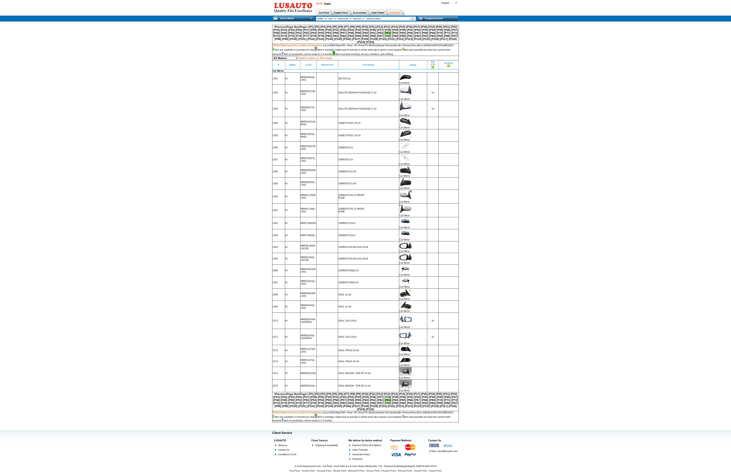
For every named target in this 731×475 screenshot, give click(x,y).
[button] (412, 19)
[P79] (321, 35)
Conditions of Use (287, 454)
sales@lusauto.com (447, 451)
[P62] (380, 32)
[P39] (395, 29)
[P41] (410, 29)
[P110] (383, 39)
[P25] (291, 29)
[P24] (284, 29)
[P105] (338, 39)
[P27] (306, 29)
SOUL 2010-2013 (347, 320)
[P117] (444, 39)
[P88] (388, 35)
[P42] (417, 29)
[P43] (425, 29)
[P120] (370, 42)
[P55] (328, 32)
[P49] (284, 32)
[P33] (350, 29)
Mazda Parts (339, 470)
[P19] (431, 26)
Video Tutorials (360, 450)
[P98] (278, 39)
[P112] (400, 39)
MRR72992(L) (308, 235)
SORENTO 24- (346, 147)
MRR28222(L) (308, 385)
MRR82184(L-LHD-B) (308, 258)
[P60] (365, 32)
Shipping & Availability (326, 445)
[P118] (453, 39)
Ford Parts (294, 470)
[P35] (365, 29)
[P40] (402, 29)
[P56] (336, 32)
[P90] (402, 35)
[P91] (410, 35)
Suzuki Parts (420, 470)
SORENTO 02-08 (347, 171)
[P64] (395, 32)
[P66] (410, 32)
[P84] (358, 35)
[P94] (432, 35)
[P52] (306, 32)
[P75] (291, 35)
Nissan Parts (373, 470)
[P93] (425, 35)
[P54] (321, 32)
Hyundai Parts (324, 470)
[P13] (387, 26)
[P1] (311, 26)
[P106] (347, 39)
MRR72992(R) (308, 223)
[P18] (424, 26)
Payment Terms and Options (366, 445)
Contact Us (283, 450)
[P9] (358, 26)
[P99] (285, 39)
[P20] (439, 26)
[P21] (446, 26)
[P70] (440, 32)
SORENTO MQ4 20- (348, 270)
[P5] (334, 26)
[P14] (394, 26)
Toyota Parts (435, 470)
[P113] (409, 39)
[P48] (276, 32)
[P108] (365, 39)
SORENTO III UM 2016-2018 (353, 247)
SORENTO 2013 (346, 223)
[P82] (343, 35)
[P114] (418, 39)
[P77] (306, 35)
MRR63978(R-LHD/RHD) (308, 320)
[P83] (350, 35)
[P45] (440, 29)
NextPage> (301, 26)
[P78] (313, 35)
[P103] (320, 39)
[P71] (447, 32)
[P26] (298, 29)
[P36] (373, 29)
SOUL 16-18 (344, 294)
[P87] (380, 35)
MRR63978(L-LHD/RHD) (308, 337)
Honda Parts (308, 470)
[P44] (432, 29)
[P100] (293, 39)
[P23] (276, 29)
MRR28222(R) (308, 373)
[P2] (317, 26)
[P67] (417, 32)
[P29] (321, 29)
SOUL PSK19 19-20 (348, 350)
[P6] (340, 26)
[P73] (276, 35)
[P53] (313, 32)
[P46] (447, 29)
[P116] (435, 39)
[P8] (352, 26)
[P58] (350, 32)
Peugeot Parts (388, 470)
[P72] (454, 32)
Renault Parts (405, 470)
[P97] (454, 35)
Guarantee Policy (361, 454)
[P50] (291, 32)
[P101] (302, 39)
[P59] (358, 32)
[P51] (298, 32)
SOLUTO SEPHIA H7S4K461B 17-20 (357, 92)
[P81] (336, 35)
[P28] (313, 29)
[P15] (402, 26)
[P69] (432, 32)
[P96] (447, 35)
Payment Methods (400, 440)
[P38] (388, 29)
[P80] (328, 35)
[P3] (323, 26)
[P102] (311, 39)
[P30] (328, 29)
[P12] (379, 26)
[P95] (440, 35)
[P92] (417, 35)
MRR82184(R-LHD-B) (308, 247)
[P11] (372, 26)
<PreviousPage (283, 26)
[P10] (365, 26)
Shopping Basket (434, 18)
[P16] (409, 26)
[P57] (343, 32)
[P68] (425, 32)
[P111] (391, 39)
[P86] (373, 35)
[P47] (454, 29)
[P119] (361, 42)
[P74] (284, 35)
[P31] (336, 29)
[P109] (374, 39)
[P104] (329, 39)
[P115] (426, 39)
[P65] (402, 32)
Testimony (357, 459)
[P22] (454, 26)
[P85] (365, 35)
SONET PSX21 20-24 (349, 123)
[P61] (373, 32)
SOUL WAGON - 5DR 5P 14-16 (354, 373)
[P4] (328, 26)
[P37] (380, 29)
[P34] (358, 29)
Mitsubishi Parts (356, 470)
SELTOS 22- (344, 78)
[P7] (346, 26)
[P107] (356, 39)
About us (282, 445)
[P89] (395, 35)
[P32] (343, 29)
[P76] (298, 35)
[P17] (416, 26)
